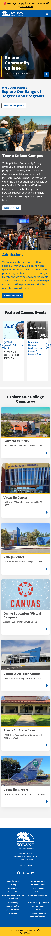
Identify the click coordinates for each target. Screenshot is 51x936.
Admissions (13, 888)
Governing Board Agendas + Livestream (13, 896)
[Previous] (2, 345)
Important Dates (38, 881)
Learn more (26, 6)
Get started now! (12, 295)
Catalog (13, 885)
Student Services (38, 885)
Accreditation (13, 881)
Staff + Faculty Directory (38, 902)
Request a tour (11, 207)
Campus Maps (38, 906)
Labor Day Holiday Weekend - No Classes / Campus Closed (35, 348)
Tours (38, 910)
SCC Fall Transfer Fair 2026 (10, 345)
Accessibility (13, 902)
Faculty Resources (38, 892)
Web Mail (13, 913)
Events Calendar (38, 888)
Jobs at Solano (13, 910)
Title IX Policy (25, 933)
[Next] (48, 345)
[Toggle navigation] (47, 13)
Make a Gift (13, 892)
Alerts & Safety (12, 906)
